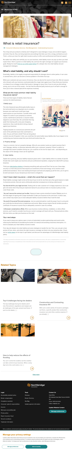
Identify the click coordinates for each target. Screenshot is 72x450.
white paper (11, 232)
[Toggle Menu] (69, 2)
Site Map (27, 401)
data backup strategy (16, 166)
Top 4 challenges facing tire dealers (17, 301)
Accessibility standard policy (8, 395)
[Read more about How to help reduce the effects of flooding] (32, 368)
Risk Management (31, 48)
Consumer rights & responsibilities (10, 404)
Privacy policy (4, 413)
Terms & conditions (6, 419)
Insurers (3, 407)
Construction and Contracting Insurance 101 (51, 303)
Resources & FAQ (10, 10)
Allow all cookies (36, 446)
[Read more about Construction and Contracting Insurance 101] (68, 317)
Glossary (27, 395)
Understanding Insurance (45, 48)
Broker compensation (7, 398)
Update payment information (32, 404)
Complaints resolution (7, 401)
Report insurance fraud (7, 416)
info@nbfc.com (56, 403)
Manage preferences (57, 411)
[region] (36, 440)
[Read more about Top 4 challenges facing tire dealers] (32, 317)
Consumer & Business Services (15, 48)
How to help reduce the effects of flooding (16, 356)
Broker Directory (29, 398)
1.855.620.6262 (57, 401)
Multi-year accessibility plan (8, 410)
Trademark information (7, 422)
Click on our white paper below (27, 64)
